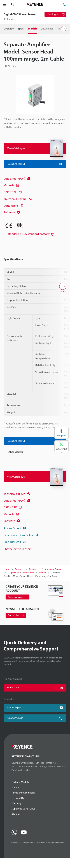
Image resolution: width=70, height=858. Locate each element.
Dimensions (11, 205)
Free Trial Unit (12, 542)
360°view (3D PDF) (15, 199)
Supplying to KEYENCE (23, 808)
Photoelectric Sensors (17, 549)
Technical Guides (14, 494)
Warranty (16, 803)
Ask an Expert (12, 528)
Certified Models (20, 782)
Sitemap (15, 814)
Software (9, 212)
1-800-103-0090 (15, 718)
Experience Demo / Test (19, 535)
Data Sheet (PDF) (14, 178)
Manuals (9, 185)
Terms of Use (18, 798)
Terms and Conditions (23, 792)
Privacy (15, 787)
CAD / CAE (10, 192)
